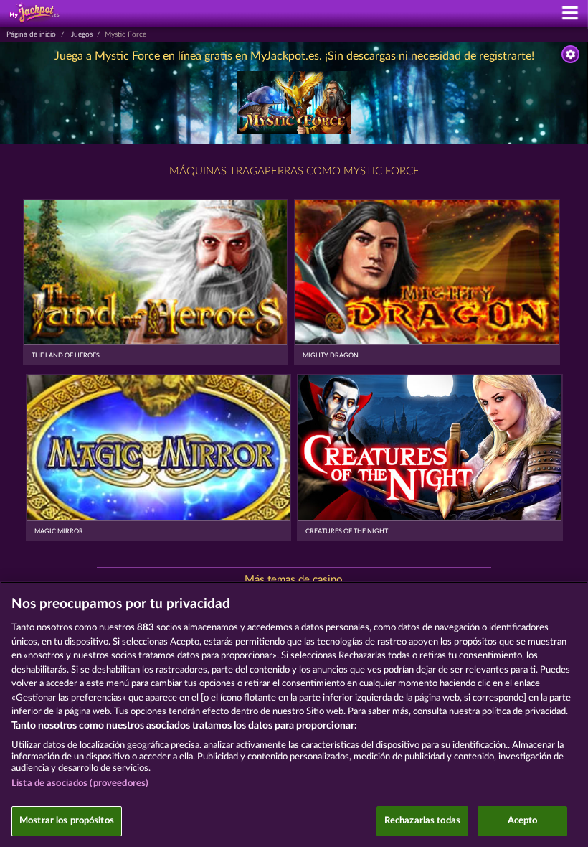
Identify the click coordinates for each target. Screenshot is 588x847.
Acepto (523, 820)
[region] (294, 714)
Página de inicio (31, 34)
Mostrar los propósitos (66, 820)
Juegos (82, 34)
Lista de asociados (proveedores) (79, 783)
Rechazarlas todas (422, 820)
